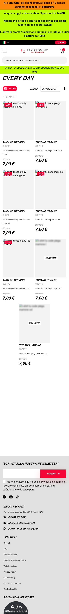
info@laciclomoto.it (21, 523)
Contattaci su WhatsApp (23, 528)
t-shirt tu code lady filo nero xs (16, 288)
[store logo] (34, 51)
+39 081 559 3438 (17, 517)
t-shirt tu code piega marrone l (48, 288)
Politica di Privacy (39, 481)
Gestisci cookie (10, 589)
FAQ (5, 548)
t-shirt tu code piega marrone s (48, 150)
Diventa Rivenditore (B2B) (15, 560)
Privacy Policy (10, 571)
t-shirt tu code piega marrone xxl (33, 353)
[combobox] (34, 60)
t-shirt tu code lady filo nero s (47, 219)
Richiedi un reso (10, 554)
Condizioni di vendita (12, 583)
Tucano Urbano (14, 142)
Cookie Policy (9, 577)
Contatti (7, 542)
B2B (62, 42)
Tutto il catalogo (10, 566)
